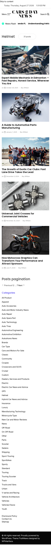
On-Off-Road (7, 432)
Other (4, 436)
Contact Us (7, 519)
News (4, 423)
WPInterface (7, 541)
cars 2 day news (25, 14)
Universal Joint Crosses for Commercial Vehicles (18, 215)
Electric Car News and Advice (15, 387)
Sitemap (5, 522)
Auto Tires (6, 326)
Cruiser (5, 371)
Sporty (5, 464)
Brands (5, 342)
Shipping (6, 452)
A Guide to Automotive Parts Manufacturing (19, 126)
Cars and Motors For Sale (13, 350)
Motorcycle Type (9, 415)
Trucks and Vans (9, 484)
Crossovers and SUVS (11, 367)
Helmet (5, 395)
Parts (4, 440)
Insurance (6, 403)
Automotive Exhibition (11, 334)
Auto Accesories (9, 306)
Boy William (25, 88)
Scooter (5, 444)
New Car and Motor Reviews (14, 419)
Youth (4, 509)
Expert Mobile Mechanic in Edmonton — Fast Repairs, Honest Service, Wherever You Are (25, 80)
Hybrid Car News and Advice (14, 399)
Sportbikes (6, 460)
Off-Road (6, 428)
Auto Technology (9, 322)
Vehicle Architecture (10, 497)
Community (7, 358)
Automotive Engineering (12, 330)
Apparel (5, 302)
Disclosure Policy (9, 516)
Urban (4, 488)
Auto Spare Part (9, 318)
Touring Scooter (9, 476)
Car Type (6, 346)
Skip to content (6, 1)
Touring (5, 472)
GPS (4, 391)
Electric (5, 383)
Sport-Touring (8, 456)
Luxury (5, 407)
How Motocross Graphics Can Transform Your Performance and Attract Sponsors (22, 260)
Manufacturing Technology (14, 411)
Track (4, 480)
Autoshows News (9, 338)
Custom (5, 375)
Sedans (5, 448)
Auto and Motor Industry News (15, 310)
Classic (5, 354)
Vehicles (5, 501)
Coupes (5, 363)
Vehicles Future (8, 505)
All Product (7, 298)
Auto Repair (7, 314)
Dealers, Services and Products (15, 379)
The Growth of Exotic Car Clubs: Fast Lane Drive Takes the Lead (24, 171)
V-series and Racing (10, 492)
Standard (6, 468)
